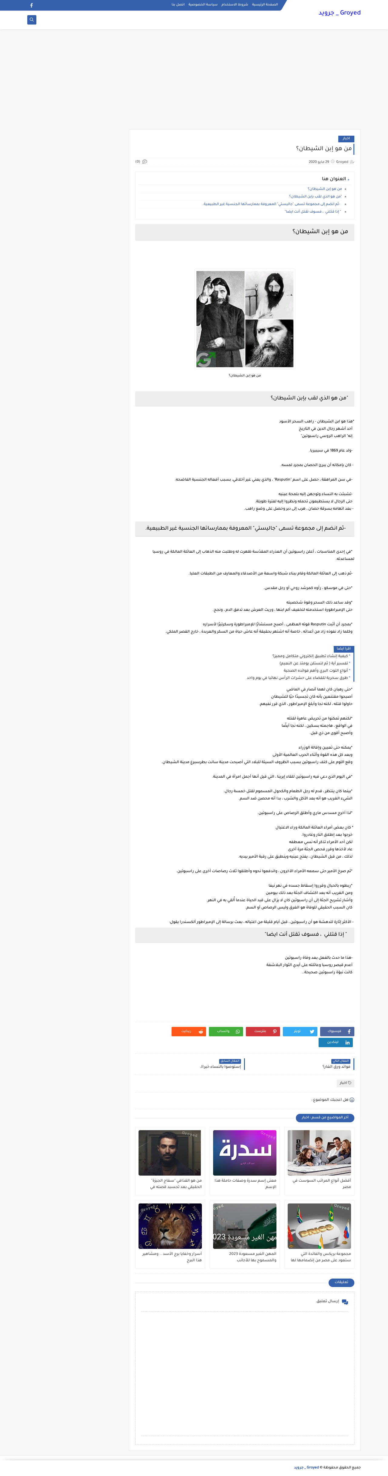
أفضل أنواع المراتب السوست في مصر (322, 1184)
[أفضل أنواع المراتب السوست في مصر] (319, 1153)
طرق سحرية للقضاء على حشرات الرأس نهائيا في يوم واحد (297, 678)
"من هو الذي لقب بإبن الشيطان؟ (315, 197)
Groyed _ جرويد (340, 13)
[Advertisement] (194, 82)
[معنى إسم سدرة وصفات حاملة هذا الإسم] (244, 1153)
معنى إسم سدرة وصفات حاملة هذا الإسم (245, 1184)
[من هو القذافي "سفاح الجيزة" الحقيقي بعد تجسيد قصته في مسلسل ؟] (170, 1153)
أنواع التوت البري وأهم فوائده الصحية (316, 671)
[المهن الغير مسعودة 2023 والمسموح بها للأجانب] (244, 1226)
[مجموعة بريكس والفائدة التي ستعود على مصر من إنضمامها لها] (319, 1226)
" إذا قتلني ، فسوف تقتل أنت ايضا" (313, 212)
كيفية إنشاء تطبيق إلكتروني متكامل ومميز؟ (310, 656)
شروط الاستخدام (235, 5)
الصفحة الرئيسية (265, 5)
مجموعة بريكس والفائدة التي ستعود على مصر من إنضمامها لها (321, 1257)
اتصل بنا (178, 5)
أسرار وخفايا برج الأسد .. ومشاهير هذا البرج (172, 1257)
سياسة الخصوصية (203, 5)
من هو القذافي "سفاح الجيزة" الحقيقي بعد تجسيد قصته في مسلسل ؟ (176, 1184)
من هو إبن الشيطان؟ (325, 189)
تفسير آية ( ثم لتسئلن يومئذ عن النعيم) (313, 664)
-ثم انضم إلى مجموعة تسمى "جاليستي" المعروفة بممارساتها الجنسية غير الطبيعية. (272, 205)
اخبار (346, 139)
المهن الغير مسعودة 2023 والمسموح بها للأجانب (252, 1257)
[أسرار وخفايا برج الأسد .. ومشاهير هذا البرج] (170, 1226)
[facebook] (31, 5)
